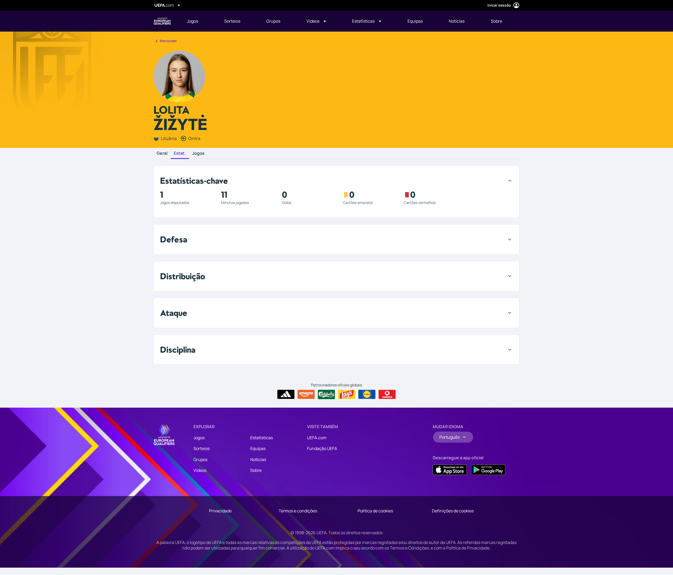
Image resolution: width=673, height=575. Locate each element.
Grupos (200, 459)
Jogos (198, 153)
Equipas (258, 448)
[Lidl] (366, 394)
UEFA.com (317, 438)
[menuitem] (199, 21)
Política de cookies (375, 511)
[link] (192, 21)
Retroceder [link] (168, 41)
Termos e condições (298, 511)
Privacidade (220, 511)
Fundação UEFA (322, 448)
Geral (162, 153)
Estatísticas (261, 438)
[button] (316, 21)
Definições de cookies (453, 511)
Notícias (258, 459)
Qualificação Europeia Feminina (162, 21)
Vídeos (199, 470)
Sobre (256, 470)
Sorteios (201, 448)
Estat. (180, 153)
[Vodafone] (387, 394)
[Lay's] (346, 394)
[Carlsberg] (326, 394)
